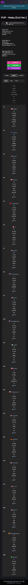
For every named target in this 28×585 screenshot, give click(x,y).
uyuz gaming (15, 203)
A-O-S (15, 486)
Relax (14, 75)
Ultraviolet (15, 463)
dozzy (15, 156)
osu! (6, 80)
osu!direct (15, 62)
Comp (15, 297)
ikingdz (15, 345)
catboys (15, 180)
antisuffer (15, 415)
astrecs (15, 132)
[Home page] (3, 2)
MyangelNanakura (15, 533)
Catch (16, 80)
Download (15, 65)
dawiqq (15, 368)
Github (13, 583)
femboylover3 (15, 392)
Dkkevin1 (15, 557)
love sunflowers (15, 274)
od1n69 (15, 250)
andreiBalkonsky (15, 321)
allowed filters (17, 6)
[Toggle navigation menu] (25, 2)
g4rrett (15, 510)
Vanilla (6, 75)
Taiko (11, 80)
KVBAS (15, 109)
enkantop (15, 439)
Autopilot (21, 75)
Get (15, 126)
